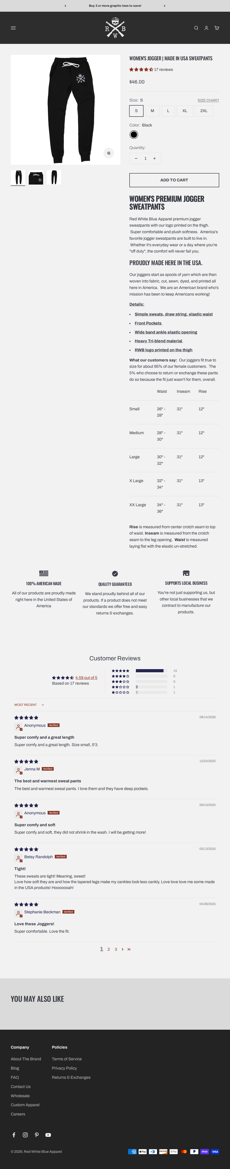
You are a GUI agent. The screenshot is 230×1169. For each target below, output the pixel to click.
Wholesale (20, 1096)
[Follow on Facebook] (14, 1135)
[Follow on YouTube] (48, 1135)
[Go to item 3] (54, 178)
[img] (26, 717)
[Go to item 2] (36, 178)
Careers (18, 1114)
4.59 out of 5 (86, 677)
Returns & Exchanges (71, 1077)
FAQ (15, 1077)
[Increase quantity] (154, 158)
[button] (141, 69)
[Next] (165, 6)
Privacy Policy (64, 1068)
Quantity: (137, 147)
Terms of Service (67, 1059)
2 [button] (109, 949)
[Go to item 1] (18, 178)
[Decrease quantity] (136, 158)
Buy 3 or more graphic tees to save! (115, 5)
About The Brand (26, 1059)
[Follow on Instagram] (25, 1135)
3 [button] (116, 949)
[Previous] (65, 6)
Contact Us (21, 1086)
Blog (15, 1068)
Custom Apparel (25, 1105)
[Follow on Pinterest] (37, 1135)
